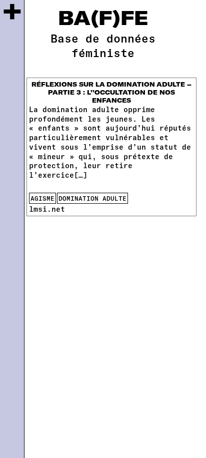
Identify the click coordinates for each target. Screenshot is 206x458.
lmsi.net (47, 209)
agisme (42, 198)
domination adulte (92, 198)
